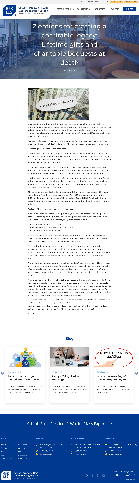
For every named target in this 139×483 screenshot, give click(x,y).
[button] (2, 373)
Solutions (82, 9)
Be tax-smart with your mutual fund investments (24, 378)
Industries (99, 9)
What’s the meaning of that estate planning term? (114, 378)
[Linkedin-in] (98, 475)
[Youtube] (103, 475)
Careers (115, 9)
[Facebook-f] (92, 475)
